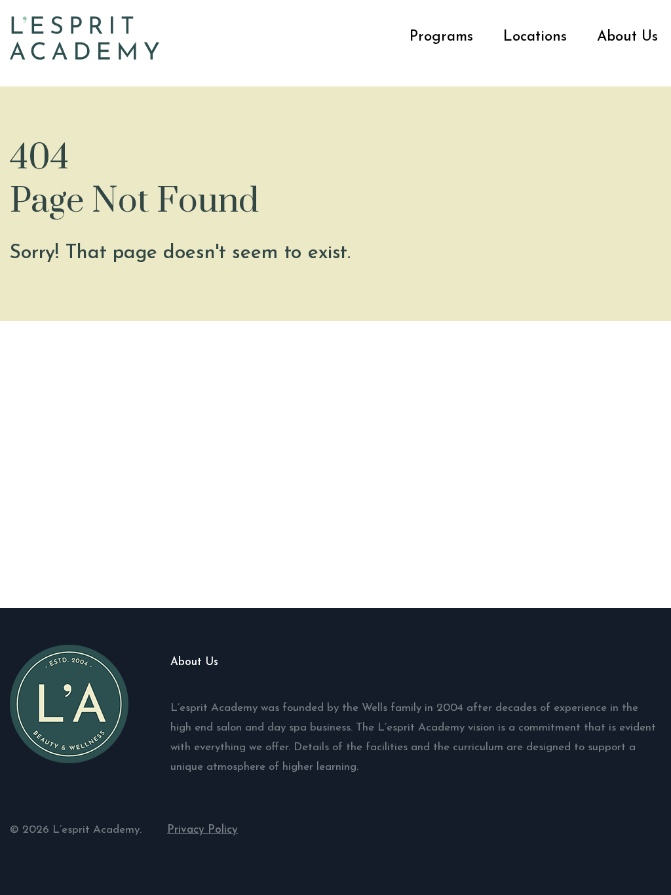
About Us (627, 37)
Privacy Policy (202, 829)
